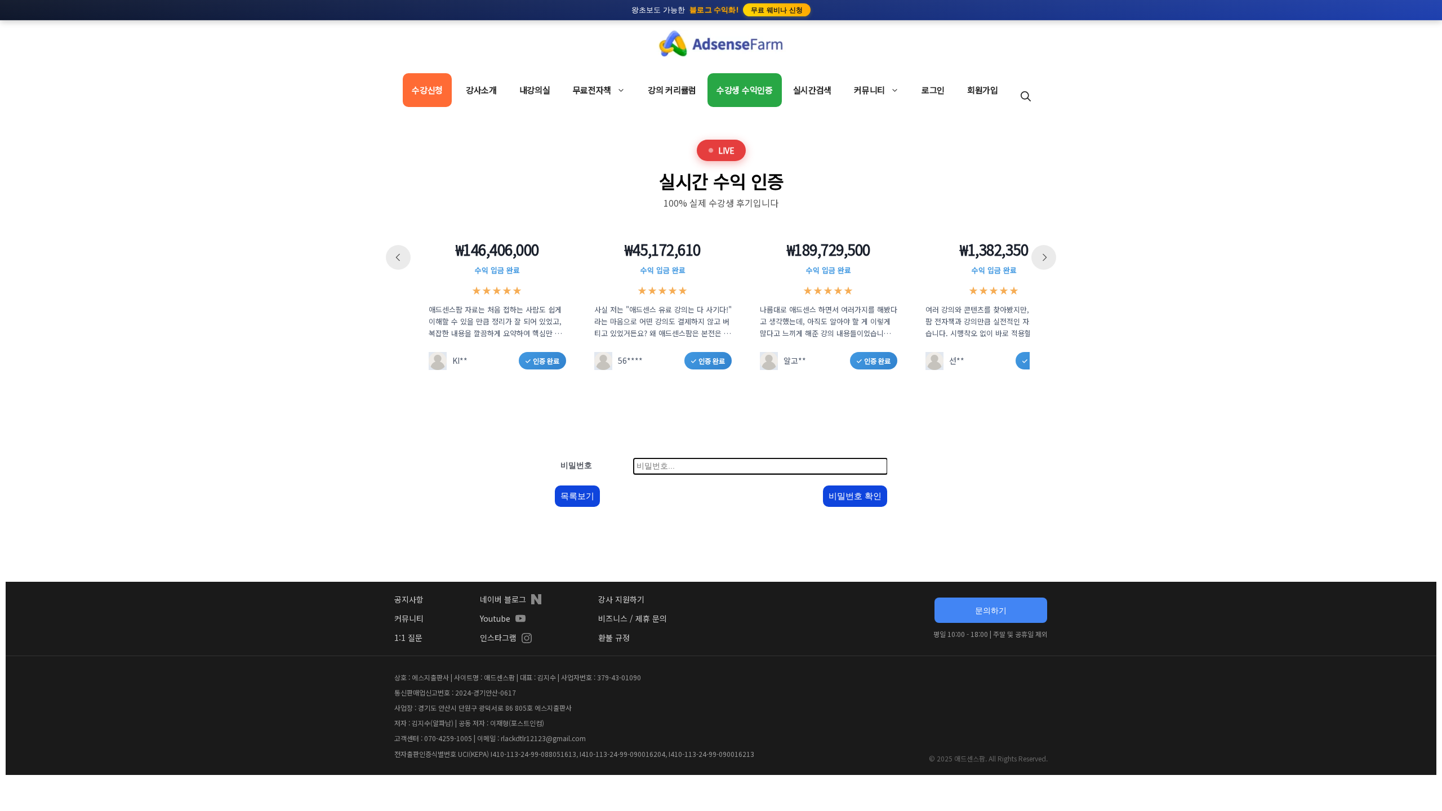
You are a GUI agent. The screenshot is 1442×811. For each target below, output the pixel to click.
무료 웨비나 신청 (777, 10)
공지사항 (409, 599)
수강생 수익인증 (744, 90)
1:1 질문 (408, 637)
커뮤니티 (869, 90)
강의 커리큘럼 (672, 90)
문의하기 (991, 610)
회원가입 (982, 90)
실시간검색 (812, 90)
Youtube (495, 618)
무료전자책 (592, 90)
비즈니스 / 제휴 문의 (632, 618)
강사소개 (481, 90)
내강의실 (534, 90)
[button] (1025, 96)
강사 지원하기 (621, 599)
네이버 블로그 (503, 599)
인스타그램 (498, 637)
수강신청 (427, 90)
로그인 (933, 90)
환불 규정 (614, 637)
